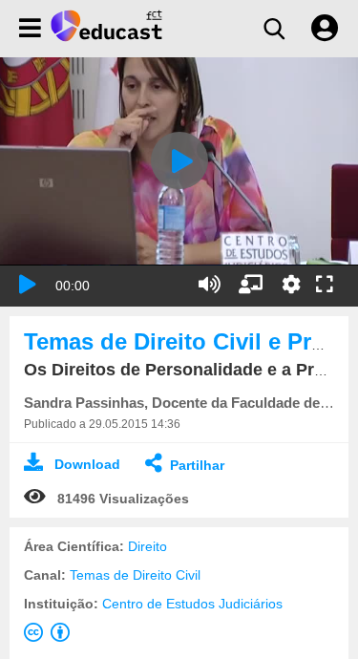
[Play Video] (179, 160)
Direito (147, 546)
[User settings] (324, 28)
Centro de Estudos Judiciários (192, 603)
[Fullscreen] (324, 285)
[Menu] (30, 28)
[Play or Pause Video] (27, 284)
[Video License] (50, 636)
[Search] (274, 28)
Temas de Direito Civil (135, 575)
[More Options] (291, 284)
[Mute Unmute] (210, 284)
